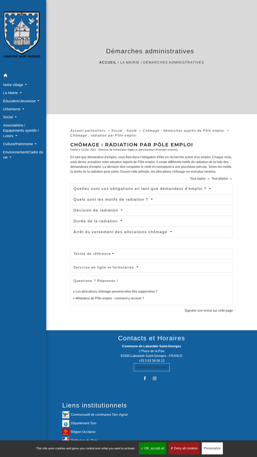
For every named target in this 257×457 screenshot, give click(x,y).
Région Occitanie (83, 431)
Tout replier (200, 178)
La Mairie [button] (11, 93)
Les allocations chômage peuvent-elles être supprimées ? (116, 291)
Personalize (212, 448)
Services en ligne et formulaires (104, 267)
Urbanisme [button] (12, 109)
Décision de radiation (96, 210)
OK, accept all (154, 448)
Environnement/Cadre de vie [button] (23, 154)
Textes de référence (92, 254)
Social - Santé (124, 130)
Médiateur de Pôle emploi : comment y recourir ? (109, 298)
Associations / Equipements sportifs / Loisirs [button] (21, 130)
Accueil (108, 62)
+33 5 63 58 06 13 (151, 360)
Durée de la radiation (96, 221)
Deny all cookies (185, 448)
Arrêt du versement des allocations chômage (121, 232)
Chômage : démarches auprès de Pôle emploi (184, 130)
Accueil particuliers (88, 130)
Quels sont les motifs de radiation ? (111, 199)
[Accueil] (23, 36)
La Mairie (130, 62)
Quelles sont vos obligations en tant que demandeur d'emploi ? (140, 188)
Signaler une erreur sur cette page (209, 310)
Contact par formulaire (151, 367)
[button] (23, 76)
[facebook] (147, 378)
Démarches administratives (173, 62)
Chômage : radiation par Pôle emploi (103, 135)
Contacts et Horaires (151, 338)
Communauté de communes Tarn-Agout (99, 414)
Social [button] (8, 117)
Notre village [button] (13, 85)
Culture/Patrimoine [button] (18, 144)
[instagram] (156, 378)
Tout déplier (222, 178)
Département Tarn (83, 423)
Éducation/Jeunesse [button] (20, 101)
